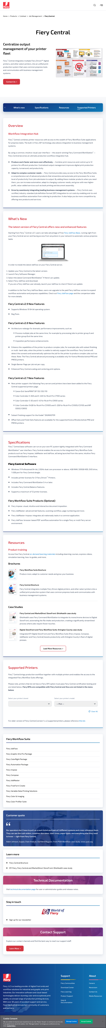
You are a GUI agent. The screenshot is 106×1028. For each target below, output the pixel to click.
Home (5, 16)
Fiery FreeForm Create (15, 786)
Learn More (14, 948)
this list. (82, 721)
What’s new (19, 107)
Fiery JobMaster (13, 780)
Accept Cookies (86, 1021)
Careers (92, 983)
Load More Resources (52, 648)
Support (65, 975)
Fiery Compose (12, 775)
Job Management (35, 16)
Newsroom (93, 987)
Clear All (94, 711)
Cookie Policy (11, 1026)
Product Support (67, 996)
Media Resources (95, 996)
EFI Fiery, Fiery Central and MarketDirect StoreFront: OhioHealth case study (40, 868)
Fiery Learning (66, 992)
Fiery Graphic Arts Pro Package (19, 754)
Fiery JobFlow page (65, 293)
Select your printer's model (64, 698)
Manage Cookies (71, 1021)
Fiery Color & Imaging (15, 796)
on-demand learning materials (42, 554)
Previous (5, 107)
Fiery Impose (11, 770)
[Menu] (101, 5)
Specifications (41, 107)
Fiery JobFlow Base (72, 233)
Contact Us (10, 82)
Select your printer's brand (18, 698)
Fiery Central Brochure (18, 863)
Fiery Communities (68, 983)
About (92, 975)
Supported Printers (86, 107)
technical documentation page (23, 889)
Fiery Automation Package (17, 764)
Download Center (67, 987)
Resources (64, 107)
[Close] (102, 1021)
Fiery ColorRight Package (16, 759)
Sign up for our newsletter (20, 920)
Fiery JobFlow (12, 748)
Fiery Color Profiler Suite (16, 801)
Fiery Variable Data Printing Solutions (21, 791)
